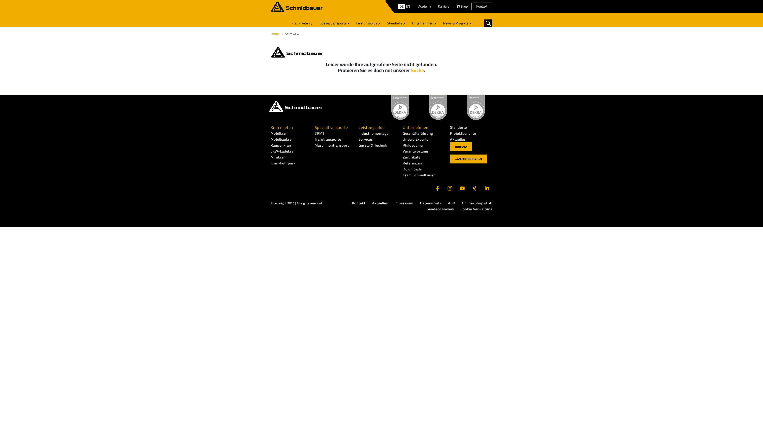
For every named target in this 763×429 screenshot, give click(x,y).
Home (275, 34)
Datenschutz (430, 203)
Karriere (443, 6)
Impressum (404, 203)
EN (408, 6)
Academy (424, 6)
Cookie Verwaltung (476, 209)
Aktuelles (380, 203)
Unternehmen (423, 23)
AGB (451, 203)
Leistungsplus (367, 23)
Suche (417, 70)
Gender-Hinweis (440, 209)
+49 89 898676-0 (468, 159)
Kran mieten (301, 23)
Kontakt (481, 6)
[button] (488, 23)
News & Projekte (456, 23)
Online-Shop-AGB (477, 203)
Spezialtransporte (333, 23)
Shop (464, 6)
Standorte (395, 23)
